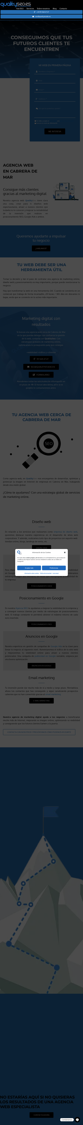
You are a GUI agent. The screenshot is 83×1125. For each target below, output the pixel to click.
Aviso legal (56, 573)
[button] (65, 552)
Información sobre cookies (31, 573)
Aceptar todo (29, 568)
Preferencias (54, 568)
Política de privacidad (46, 573)
